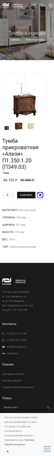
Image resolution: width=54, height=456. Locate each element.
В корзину (26, 195)
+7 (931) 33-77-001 (16, 340)
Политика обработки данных (18, 387)
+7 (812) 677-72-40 (16, 333)
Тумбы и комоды (34, 40)
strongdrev (12, 353)
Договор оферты (12, 380)
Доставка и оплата (12, 374)
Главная (15, 40)
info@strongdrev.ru (17, 346)
